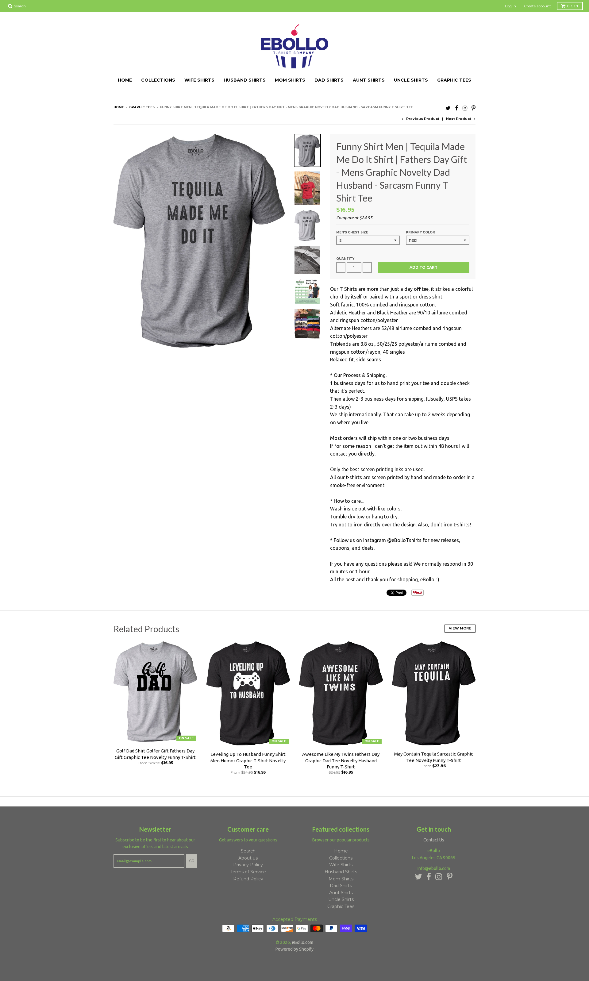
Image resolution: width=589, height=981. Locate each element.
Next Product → (460, 119)
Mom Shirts (290, 80)
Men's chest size (352, 232)
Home (125, 80)
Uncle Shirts (411, 80)
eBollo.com (302, 942)
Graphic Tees (454, 80)
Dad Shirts (329, 80)
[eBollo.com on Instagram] (465, 107)
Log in (510, 6)
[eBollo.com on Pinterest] (473, 107)
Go (191, 861)
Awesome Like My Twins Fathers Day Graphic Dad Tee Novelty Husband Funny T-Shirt (340, 761)
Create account (537, 6)
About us (248, 858)
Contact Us (433, 839)
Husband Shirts (245, 80)
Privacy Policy (248, 865)
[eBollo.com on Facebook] (456, 107)
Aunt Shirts (369, 80)
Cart (573, 6)
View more (460, 628)
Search (248, 851)
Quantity (345, 259)
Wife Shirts (199, 80)
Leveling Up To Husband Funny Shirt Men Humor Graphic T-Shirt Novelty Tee (248, 761)
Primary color (420, 232)
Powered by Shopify (294, 949)
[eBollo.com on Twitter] (448, 107)
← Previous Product (420, 119)
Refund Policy (248, 879)
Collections (158, 80)
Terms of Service (248, 872)
